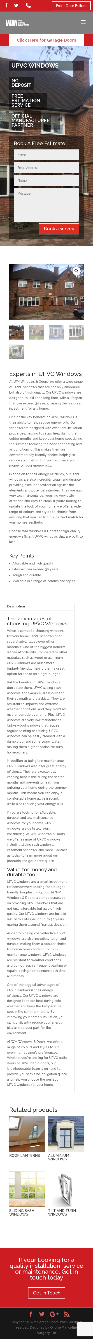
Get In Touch (46, 1293)
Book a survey (59, 228)
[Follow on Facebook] (6, 5)
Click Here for (46, 40)
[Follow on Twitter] (16, 5)
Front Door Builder (71, 6)
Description (16, 606)
